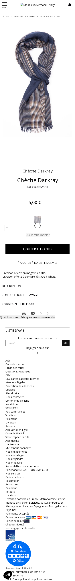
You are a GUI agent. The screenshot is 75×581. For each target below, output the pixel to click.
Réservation (12, 480)
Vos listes (11, 415)
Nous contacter (14, 397)
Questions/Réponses (17, 371)
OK (66, 343)
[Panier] (69, 4)
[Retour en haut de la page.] (68, 576)
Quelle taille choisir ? (38, 235)
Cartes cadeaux (14, 477)
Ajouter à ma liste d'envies (38, 262)
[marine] (37, 219)
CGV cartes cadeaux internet (22, 378)
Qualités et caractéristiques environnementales (27, 317)
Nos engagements (16, 451)
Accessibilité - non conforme (22, 466)
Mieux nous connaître (18, 448)
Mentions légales (15, 382)
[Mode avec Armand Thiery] (37, 4)
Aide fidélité (12, 440)
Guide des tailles (15, 368)
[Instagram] (37, 357)
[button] (37, 286)
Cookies (10, 389)
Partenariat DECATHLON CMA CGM (26, 470)
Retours (10, 426)
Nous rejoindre (14, 459)
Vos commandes (15, 411)
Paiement (11, 419)
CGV (7, 375)
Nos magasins (13, 462)
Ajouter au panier (37, 249)
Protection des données (19, 386)
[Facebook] (37, 353)
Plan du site (12, 393)
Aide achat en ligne (16, 429)
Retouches (11, 484)
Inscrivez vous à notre (37, 338)
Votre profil (12, 408)
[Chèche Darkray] (37, 82)
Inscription (11, 404)
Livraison (10, 422)
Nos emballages (15, 455)
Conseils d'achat (15, 364)
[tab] (37, 286)
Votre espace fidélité (17, 437)
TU (8, 228)
